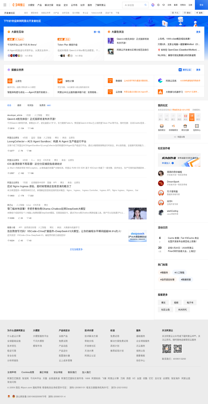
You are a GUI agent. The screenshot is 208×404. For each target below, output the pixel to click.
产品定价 (63, 350)
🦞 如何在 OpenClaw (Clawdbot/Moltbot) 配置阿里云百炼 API (179, 49)
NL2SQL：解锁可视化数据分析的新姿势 (177, 55)
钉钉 (151, 378)
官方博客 (76, 12)
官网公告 (140, 350)
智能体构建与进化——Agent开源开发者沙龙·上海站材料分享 (28, 92)
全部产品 (63, 335)
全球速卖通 (54, 378)
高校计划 (114, 345)
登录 (201, 5)
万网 (122, 378)
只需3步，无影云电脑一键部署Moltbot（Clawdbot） (179, 44)
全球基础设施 (14, 340)
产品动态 (63, 345)
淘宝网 (25, 378)
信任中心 (140, 360)
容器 (39, 137)
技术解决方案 (91, 335)
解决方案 (49, 4)
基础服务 (140, 335)
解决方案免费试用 (119, 340)
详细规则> (196, 109)
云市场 (74, 4)
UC (134, 378)
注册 (190, 5)
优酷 (145, 378)
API (55, 182)
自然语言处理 (30, 227)
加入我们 (86, 372)
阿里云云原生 (13, 137)
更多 (198, 31)
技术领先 (11, 345)
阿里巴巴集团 (14, 378)
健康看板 (140, 355)
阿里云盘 (186, 378)
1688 (87, 378)
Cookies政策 (27, 372)
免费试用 (63, 340)
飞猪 (104, 378)
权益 (58, 4)
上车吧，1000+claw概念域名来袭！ (175, 38)
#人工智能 (179, 272)
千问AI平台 (35, 378)
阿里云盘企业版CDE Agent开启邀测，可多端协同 (144, 91)
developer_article (14, 115)
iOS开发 (47, 159)
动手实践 (65, 12)
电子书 (190, 302)
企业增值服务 (143, 340)
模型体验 (34, 12)
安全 (39, 159)
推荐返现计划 (117, 350)
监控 (33, 137)
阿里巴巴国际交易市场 (72, 378)
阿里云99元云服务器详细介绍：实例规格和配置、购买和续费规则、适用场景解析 (79, 92)
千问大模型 (38, 340)
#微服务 (164, 272)
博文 (48, 115)
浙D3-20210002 (119, 387)
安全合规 (11, 355)
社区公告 (165, 309)
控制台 (183, 5)
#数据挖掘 (186, 279)
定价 (66, 4)
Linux (28, 204)
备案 (176, 5)
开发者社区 (9, 12)
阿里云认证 (90, 355)
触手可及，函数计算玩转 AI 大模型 (21, 87)
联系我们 (72, 372)
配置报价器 (64, 355)
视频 (176, 302)
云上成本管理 (65, 360)
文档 (169, 5)
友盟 (139, 378)
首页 (26, 12)
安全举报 (58, 372)
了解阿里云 (100, 4)
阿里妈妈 (96, 378)
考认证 (85, 12)
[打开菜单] (5, 5)
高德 (128, 378)
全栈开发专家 (172, 204)
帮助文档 (89, 340)
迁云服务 (140, 345)
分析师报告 (12, 360)
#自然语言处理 (167, 279)
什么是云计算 (14, 335)
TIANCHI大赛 (96, 12)
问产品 (56, 12)
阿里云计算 (113, 378)
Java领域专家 (172, 214)
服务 (90, 4)
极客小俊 (11, 227)
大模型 (31, 4)
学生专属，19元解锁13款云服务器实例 (73, 87)
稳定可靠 (11, 350)
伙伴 (82, 4)
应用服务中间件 (38, 182)
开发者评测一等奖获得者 (177, 174)
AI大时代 (182, 309)
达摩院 (166, 378)
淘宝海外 (175, 378)
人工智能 (38, 115)
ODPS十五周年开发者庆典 (195, 91)
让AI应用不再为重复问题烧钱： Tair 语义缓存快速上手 (146, 80)
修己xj (10, 204)
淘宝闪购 (11, 381)
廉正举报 (44, 372)
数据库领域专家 (173, 194)
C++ (33, 159)
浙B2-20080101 (77, 387)
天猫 (45, 378)
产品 (39, 4)
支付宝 (158, 378)
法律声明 (11, 372)
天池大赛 (89, 350)
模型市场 (37, 345)
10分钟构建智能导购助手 (190, 80)
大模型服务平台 (41, 335)
